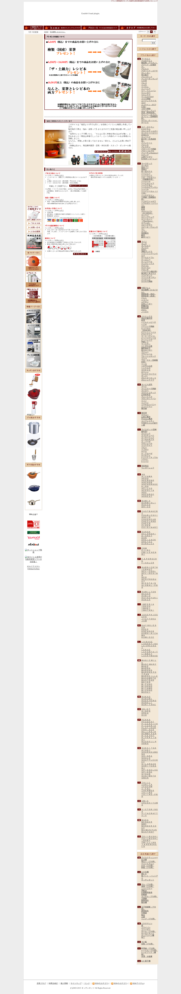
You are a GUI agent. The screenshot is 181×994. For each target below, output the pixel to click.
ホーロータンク (147, 933)
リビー (144, 447)
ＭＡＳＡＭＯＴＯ (148, 678)
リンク (87, 983)
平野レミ (145, 342)
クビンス (145, 145)
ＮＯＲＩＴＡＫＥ (148, 705)
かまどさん (145, 129)
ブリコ (144, 358)
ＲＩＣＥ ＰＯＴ (148, 736)
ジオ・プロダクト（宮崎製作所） (148, 178)
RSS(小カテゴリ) (120, 983)
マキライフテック (148, 393)
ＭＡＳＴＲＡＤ (147, 680)
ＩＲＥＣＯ (145, 606)
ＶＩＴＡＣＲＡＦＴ (149, 813)
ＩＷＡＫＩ (145, 608)
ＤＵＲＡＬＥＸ (147, 544)
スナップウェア (147, 217)
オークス (145, 123)
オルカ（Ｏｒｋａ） (149, 121)
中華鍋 (144, 913)
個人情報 (64, 983)
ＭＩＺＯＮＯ (146, 690)
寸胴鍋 (144, 898)
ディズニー (145, 260)
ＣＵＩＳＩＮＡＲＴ (149, 527)
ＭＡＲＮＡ (145, 668)
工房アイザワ (146, 157)
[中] (151, 31)
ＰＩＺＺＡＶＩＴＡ (149, 724)
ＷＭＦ (144, 250)
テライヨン (145, 268)
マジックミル (146, 397)
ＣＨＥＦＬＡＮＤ (148, 521)
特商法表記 (53, 983)
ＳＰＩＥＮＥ (146, 772)
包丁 (143, 937)
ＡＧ (143, 474)
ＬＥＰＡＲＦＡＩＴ (149, 652)
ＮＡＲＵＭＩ (146, 699)
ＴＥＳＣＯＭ (146, 787)
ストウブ (145, 215)
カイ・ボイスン (147, 127)
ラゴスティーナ (147, 436)
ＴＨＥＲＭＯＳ (147, 791)
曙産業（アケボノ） (149, 63)
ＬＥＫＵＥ (145, 650)
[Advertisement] (34, 77)
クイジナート (146, 143)
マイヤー (145, 391)
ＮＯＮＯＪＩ (146, 703)
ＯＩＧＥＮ (145, 711)
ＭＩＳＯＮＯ (146, 686)
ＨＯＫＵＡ (145, 370)
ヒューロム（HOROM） (146, 329)
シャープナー (146, 889)
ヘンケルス (145, 368)
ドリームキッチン (148, 277)
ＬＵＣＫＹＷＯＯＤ (149, 656)
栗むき (144, 874)
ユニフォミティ (147, 421)
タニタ (144, 244)
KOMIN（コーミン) (149, 159)
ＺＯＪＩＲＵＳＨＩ (149, 837)
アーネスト (145, 59)
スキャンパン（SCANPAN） (147, 212)
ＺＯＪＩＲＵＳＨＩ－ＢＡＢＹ (149, 839)
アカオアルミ (146, 61)
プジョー (145, 352)
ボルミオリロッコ (148, 378)
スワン (144, 231)
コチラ (61, 175)
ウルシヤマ (145, 95)
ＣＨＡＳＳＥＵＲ (148, 519)
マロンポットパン (148, 399)
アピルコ (145, 69)
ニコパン (145, 300)
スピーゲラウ (146, 225)
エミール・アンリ (148, 111)
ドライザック (146, 275)
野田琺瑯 (145, 308)
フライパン (145, 927)
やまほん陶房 (146, 419)
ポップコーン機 (147, 935)
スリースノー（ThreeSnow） (147, 220)
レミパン (145, 461)
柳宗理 (144, 413)
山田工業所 (145, 417)
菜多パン (145, 168)
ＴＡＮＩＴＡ (146, 785)
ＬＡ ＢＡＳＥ (147, 642)
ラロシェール (146, 443)
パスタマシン (146, 924)
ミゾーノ (145, 403)
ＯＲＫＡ (145, 713)
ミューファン (146, 407)
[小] (148, 31)
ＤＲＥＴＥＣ (146, 542)
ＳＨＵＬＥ (145, 758)
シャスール (145, 181)
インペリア (145, 89)
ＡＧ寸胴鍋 (145, 99)
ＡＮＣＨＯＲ (146, 482)
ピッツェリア (146, 340)
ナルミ (144, 298)
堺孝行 (144, 170)
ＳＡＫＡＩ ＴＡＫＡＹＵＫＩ (148, 749)
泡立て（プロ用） (148, 862)
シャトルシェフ (147, 183)
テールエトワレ (147, 258)
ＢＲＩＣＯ (145, 507)
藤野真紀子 (145, 348)
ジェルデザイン (147, 195)
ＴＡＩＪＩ (145, 783)
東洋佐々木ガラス (148, 273)
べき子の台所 (146, 366)
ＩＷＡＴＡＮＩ (147, 610)
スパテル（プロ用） (149, 897)
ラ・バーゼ (145, 441)
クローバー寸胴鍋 (148, 149)
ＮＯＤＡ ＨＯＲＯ (148, 701)
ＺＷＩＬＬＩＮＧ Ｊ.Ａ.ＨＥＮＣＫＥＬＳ (149, 844)
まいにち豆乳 (146, 385)
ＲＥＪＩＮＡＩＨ (148, 732)
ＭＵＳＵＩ (145, 692)
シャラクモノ (146, 185)
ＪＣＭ (144, 621)
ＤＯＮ (144, 538)
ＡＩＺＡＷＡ (146, 476)
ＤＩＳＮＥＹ (146, 536)
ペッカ (144, 364)
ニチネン (145, 302)
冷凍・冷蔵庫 (146, 956)
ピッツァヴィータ (148, 338)
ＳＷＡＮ (145, 778)
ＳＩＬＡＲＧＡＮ (148, 764)
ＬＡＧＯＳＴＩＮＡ (149, 644)
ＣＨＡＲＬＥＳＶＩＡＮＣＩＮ (149, 516)
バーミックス (146, 316)
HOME (46, 32)
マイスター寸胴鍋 (148, 389)
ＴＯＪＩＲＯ (146, 793)
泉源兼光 (145, 233)
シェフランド (146, 175)
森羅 (143, 207)
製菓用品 (145, 900)
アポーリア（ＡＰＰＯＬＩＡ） (149, 72)
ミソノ (144, 401)
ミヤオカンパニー (148, 405)
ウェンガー (145, 93)
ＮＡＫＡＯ (145, 697)
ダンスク (145, 248)
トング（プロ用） (148, 919)
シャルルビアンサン (149, 187)
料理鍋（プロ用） (148, 948)
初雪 (143, 320)
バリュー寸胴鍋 (147, 326)
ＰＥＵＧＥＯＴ (147, 722)
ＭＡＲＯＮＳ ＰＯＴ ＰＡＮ (148, 673)
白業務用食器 (146, 893)
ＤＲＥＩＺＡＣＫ (148, 540)
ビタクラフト (146, 334)
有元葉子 (145, 75)
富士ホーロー (146, 350)
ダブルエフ (145, 246)
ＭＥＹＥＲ (145, 682)
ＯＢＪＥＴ (145, 709)
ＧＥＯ (144, 577)
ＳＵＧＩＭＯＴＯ (148, 776)
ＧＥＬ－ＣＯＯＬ (148, 571)
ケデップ (145, 155)
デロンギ (145, 270)
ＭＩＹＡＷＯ (146, 688)
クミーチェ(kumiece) (149, 153)
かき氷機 (145, 872)
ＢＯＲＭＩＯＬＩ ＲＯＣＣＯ (148, 504)
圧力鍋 (144, 860)
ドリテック (145, 279)
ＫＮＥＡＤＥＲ (147, 631)
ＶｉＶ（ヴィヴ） (148, 336)
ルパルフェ (145, 455)
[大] (154, 31)
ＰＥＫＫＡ (145, 720)
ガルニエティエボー (149, 131)
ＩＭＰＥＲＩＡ (147, 604)
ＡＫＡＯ (145, 478)
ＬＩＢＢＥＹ (146, 654)
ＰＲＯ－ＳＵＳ (147, 730)
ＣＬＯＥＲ (145, 525)
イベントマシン (147, 864)
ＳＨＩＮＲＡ (146, 756)
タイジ (144, 242)
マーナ (144, 387)
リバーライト (146, 445)
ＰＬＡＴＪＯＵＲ (148, 728)
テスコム (145, 266)
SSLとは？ (33, 514)
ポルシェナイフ (147, 380)
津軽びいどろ (146, 252)
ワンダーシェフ (147, 468)
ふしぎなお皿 (146, 346)
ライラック (145, 434)
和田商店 (145, 466)
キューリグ (145, 137)
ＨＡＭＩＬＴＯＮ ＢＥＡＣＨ (148, 593)
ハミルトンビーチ (148, 322)
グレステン (145, 147)
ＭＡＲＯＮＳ (146, 670)
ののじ (144, 310)
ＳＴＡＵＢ (145, 774)
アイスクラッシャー (149, 858)
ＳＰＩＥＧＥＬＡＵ (149, 770)
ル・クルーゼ (146, 453)
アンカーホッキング (149, 79)
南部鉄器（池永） (148, 294)
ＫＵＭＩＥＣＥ (147, 637)
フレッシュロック (148, 356)
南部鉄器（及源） (148, 296)
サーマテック (146, 164)
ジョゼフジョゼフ (148, 201)
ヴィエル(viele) (147, 97)
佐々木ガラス (146, 171)
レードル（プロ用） (149, 950)
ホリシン (145, 372)
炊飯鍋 (144, 895)
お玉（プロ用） (147, 866)
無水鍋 (144, 408)
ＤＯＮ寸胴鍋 (146, 281)
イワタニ (145, 87)
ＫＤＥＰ (145, 629)
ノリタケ (145, 312)
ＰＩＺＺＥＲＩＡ (148, 726)
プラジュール (146, 354)
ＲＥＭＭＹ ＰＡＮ (148, 734)
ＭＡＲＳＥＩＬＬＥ (149, 676)
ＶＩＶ (144, 816)
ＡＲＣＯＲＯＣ (147, 494)
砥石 (143, 915)
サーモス (145, 166)
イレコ (144, 83)
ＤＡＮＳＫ (145, 532)
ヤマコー (145, 415)
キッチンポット (147, 880)
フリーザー (145, 929)
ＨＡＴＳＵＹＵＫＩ (149, 598)
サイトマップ (76, 983)
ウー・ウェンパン (148, 91)
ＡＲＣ (144, 492)
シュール (145, 189)
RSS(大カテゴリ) (102, 983)
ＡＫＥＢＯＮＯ (147, 480)
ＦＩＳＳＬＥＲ (147, 563)
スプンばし (145, 223)
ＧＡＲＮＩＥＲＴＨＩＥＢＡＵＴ (149, 568)
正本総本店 (145, 395)
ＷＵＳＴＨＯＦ (147, 832)
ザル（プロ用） (147, 884)
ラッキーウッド (147, 437)
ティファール (146, 262)
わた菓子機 (145, 961)
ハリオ (144, 324)
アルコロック (146, 77)
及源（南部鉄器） (148, 113)
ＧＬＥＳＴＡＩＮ (148, 583)
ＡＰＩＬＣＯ (146, 488)
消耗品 (144, 891)
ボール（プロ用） (148, 931)
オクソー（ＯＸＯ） (149, 115)
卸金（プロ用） (147, 867)
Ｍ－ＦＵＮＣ (146, 684)
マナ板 (144, 942)
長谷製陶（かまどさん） (58, 32)
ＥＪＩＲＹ (145, 550)
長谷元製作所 (146, 318)
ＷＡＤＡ (145, 820)
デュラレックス (147, 264)
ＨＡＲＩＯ (145, 596)
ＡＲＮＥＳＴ (146, 496)
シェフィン (145, 173)
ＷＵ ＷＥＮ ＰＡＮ (149, 830)
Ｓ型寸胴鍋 (145, 109)
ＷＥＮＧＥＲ (146, 822)
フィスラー (145, 344)
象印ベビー (145, 237)
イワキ (144, 85)
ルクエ (144, 451)
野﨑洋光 (145, 306)
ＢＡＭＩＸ (145, 501)
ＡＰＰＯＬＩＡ (147, 490)
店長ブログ (41, 983)
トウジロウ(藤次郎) (149, 272)
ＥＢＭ (144, 81)
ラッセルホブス (147, 439)
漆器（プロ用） (147, 886)
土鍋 (143, 917)
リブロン (145, 449)
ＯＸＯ (144, 715)
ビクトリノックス (148, 332)
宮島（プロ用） (147, 944)
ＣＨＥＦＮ (145, 523)
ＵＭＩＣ (145, 801)
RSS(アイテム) (138, 983)
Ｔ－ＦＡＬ (145, 789)
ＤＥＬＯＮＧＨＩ (148, 534)
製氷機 (144, 902)
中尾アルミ (145, 288)
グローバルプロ (147, 151)
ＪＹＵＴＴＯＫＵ (148, 619)
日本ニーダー (146, 304)
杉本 (143, 209)
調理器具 (145, 911)
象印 (143, 235)
